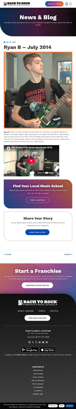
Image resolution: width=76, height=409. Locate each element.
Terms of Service (58, 355)
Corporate (38, 367)
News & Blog (38, 377)
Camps (41, 311)
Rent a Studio (38, 384)
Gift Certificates (38, 380)
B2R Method (38, 370)
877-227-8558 (43, 337)
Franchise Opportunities (37, 285)
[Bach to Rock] (17, 4)
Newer (67, 254)
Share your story (37, 232)
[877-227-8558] (66, 3)
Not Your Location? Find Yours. (38, 333)
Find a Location (37, 200)
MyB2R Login (38, 394)
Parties (54, 311)
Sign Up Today (54, 4)
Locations (38, 391)
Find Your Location (37, 318)
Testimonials (38, 374)
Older (8, 254)
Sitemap (68, 355)
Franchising (38, 387)
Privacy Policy (46, 355)
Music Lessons (26, 311)
